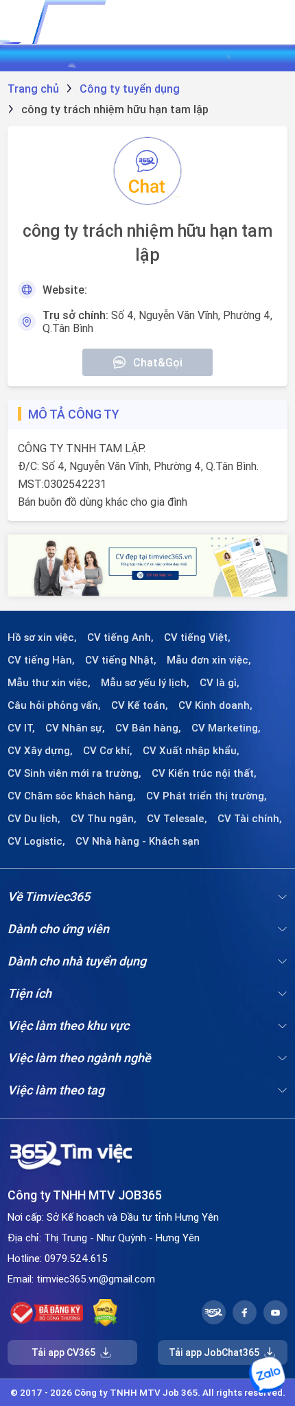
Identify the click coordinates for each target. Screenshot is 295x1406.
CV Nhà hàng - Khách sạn (137, 841)
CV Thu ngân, (104, 818)
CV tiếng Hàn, (41, 660)
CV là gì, (219, 683)
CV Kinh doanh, (215, 705)
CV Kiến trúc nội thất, (204, 773)
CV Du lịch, (34, 818)
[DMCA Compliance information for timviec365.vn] (105, 1312)
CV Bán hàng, (148, 728)
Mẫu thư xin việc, (49, 683)
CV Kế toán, (139, 705)
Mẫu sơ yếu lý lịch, (145, 683)
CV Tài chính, (249, 818)
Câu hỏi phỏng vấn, (54, 705)
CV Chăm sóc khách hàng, (72, 796)
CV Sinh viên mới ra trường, (74, 773)
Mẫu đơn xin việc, (209, 660)
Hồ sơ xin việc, (42, 637)
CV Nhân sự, (75, 728)
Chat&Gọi (157, 362)
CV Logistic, (36, 841)
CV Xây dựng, (40, 751)
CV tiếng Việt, (197, 637)
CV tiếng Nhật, (120, 660)
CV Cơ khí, (107, 751)
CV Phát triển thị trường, (206, 796)
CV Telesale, (177, 818)
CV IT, (21, 728)
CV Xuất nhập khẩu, (191, 751)
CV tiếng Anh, (120, 637)
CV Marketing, (226, 728)
